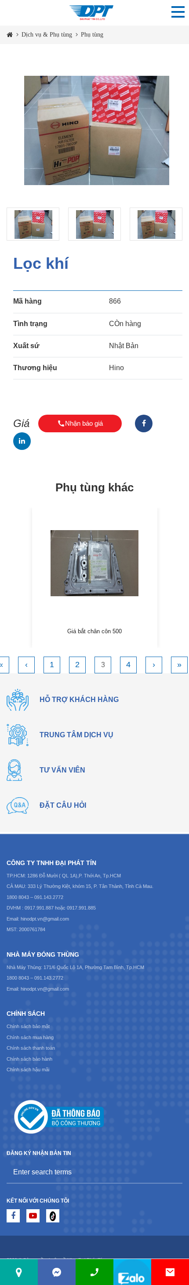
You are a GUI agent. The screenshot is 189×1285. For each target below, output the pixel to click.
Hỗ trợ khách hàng (79, 699)
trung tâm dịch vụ (76, 735)
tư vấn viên (62, 770)
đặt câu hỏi (63, 805)
